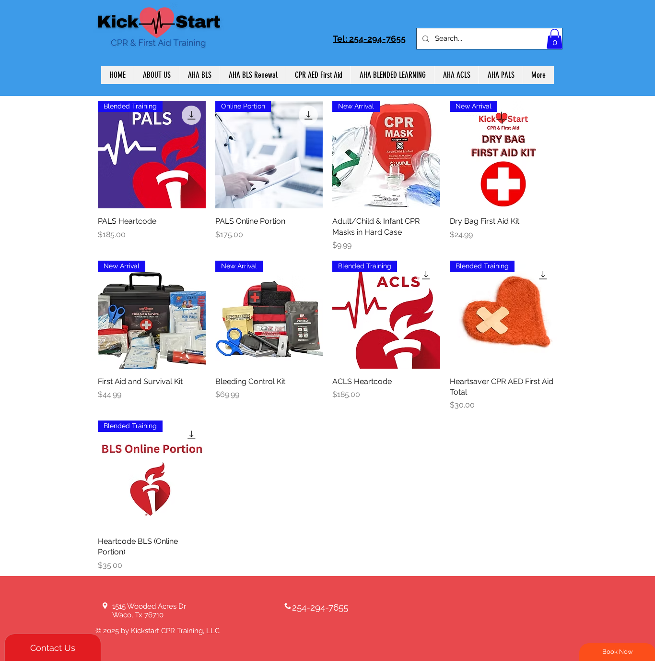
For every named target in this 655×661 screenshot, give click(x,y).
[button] (554, 39)
